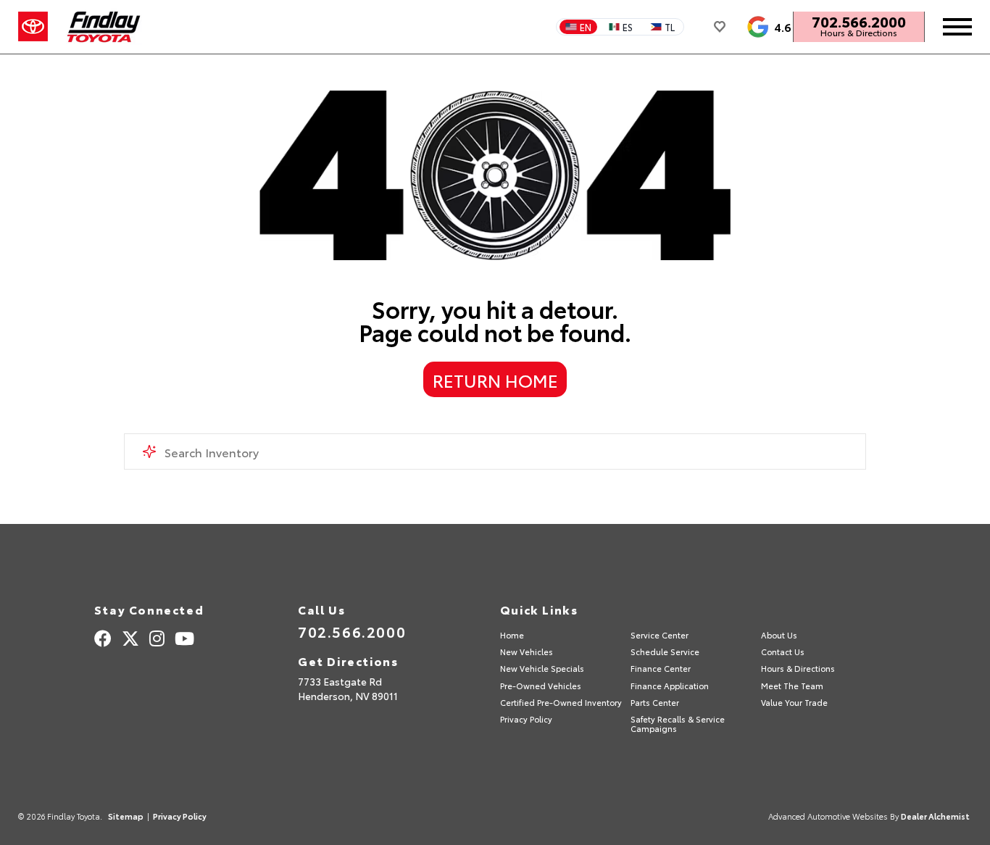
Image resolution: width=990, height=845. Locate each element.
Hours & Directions (858, 32)
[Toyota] (33, 27)
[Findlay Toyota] (104, 27)
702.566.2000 (859, 21)
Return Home (495, 379)
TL (670, 26)
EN (585, 26)
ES (628, 26)
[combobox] (495, 451)
